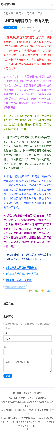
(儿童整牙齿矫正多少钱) (19, 280)
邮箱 (5, 347)
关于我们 (17, 393)
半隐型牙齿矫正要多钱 (15, 286)
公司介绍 (29, 13)
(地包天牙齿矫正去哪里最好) (21, 267)
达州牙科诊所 (32, 398)
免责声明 (38, 393)
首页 (18, 13)
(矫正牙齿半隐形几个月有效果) (22, 273)
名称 (5, 333)
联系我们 (27, 393)
